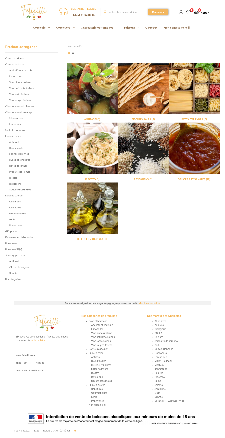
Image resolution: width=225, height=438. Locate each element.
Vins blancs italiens (20, 82)
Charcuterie (16, 117)
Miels (12, 219)
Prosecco (160, 377)
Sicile (157, 392)
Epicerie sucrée (13, 195)
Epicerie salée (13, 135)
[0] (188, 12)
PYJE (73, 430)
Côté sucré (63, 27)
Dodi (157, 345)
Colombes (15, 201)
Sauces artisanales (20, 189)
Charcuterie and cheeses (19, 106)
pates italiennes (18, 165)
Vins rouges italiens (20, 100)
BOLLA (158, 333)
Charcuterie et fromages (97, 27)
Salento (159, 385)
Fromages (15, 123)
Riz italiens (15, 183)
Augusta (159, 325)
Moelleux (159, 365)
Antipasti (14, 141)
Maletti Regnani (163, 361)
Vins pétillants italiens (21, 88)
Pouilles (159, 373)
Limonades (15, 76)
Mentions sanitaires (149, 303)
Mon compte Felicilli (177, 27)
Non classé (11, 243)
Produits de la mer (19, 171)
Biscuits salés (16, 147)
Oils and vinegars (19, 267)
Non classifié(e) (13, 249)
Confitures (15, 207)
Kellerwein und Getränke (19, 237)
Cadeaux (151, 27)
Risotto (13, 177)
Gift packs (11, 231)
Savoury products (15, 255)
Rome (158, 380)
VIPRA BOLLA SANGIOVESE (170, 401)
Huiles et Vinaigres (19, 159)
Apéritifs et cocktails (20, 70)
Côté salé (39, 27)
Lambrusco (161, 357)
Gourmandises (17, 213)
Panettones (15, 225)
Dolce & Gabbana (164, 349)
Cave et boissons (14, 64)
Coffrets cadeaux (15, 129)
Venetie (159, 397)
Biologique (160, 329)
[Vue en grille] (69, 53)
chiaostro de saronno (166, 341)
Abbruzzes (160, 321)
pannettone (161, 368)
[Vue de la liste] (73, 53)
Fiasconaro (161, 353)
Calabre (159, 337)
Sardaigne (160, 389)
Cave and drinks (14, 58)
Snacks (13, 273)
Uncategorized (13, 279)
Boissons (129, 27)
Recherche (158, 12)
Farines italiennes (19, 153)
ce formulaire (38, 340)
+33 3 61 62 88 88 (84, 15)
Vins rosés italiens (19, 94)
